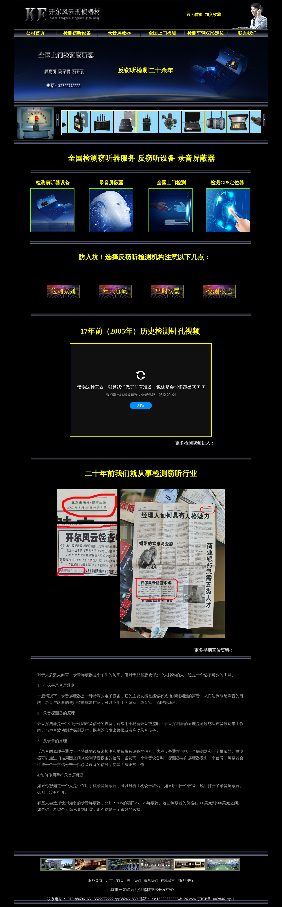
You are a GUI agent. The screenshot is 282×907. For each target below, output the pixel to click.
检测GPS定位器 (227, 182)
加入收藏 (213, 14)
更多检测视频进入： (195, 443)
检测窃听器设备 (53, 182)
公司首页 (35, 33)
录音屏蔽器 (119, 33)
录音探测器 (174, 724)
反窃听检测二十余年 (145, 70)
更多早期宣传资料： (214, 650)
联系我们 (247, 33)
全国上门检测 (162, 33)
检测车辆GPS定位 (205, 33)
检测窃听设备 (77, 33)
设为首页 (195, 14)
